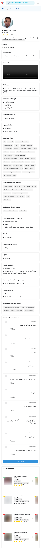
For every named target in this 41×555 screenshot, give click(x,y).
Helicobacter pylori (17, 165)
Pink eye (6, 152)
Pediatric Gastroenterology (27, 307)
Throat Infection (8, 148)
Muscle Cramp (15, 189)
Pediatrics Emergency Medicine (11, 307)
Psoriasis (27, 162)
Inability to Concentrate (26, 189)
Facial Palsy (6, 162)
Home (5, 9)
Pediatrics (11, 9)
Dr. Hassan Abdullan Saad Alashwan (20, 533)
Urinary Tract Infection (25, 148)
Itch (17, 196)
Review (24, 484)
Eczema (32, 168)
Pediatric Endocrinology (16, 310)
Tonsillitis (23, 145)
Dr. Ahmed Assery (21, 9)
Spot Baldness (7, 175)
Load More (20, 461)
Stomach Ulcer (7, 165)
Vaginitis (21, 162)
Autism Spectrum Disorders (10, 158)
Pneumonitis (10, 141)
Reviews (25, 521)
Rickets (27, 158)
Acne (14, 175)
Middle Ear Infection (21, 152)
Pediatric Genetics (29, 310)
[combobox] (10, 3)
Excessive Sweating (17, 193)
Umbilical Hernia (26, 186)
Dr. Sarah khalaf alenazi (19, 496)
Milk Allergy (17, 186)
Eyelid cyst (14, 162)
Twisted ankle (7, 199)
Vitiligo (26, 168)
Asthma (27, 141)
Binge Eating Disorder (30, 165)
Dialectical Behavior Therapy (10, 211)
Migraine (33, 158)
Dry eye (21, 158)
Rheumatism (31, 152)
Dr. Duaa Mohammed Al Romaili (22, 514)
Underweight (7, 193)
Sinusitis (16, 148)
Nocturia (22, 196)
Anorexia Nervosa (8, 145)
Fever (25, 193)
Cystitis (35, 148)
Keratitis (12, 152)
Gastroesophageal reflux (28, 172)
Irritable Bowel (19, 141)
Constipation (7, 189)
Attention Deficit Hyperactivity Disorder (13, 168)
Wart (33, 162)
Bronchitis (29, 145)
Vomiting (34, 186)
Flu (4, 141)
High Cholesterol (8, 155)
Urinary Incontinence (9, 196)
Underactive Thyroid (9, 172)
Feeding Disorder (8, 186)
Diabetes (18, 172)
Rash (28, 196)
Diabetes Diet (23, 211)
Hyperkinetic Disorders (19, 155)
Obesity (16, 145)
